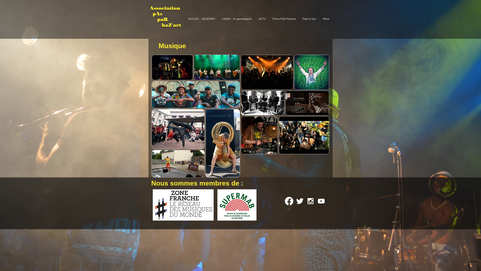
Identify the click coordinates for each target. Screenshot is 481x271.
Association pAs (165, 11)
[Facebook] (289, 201)
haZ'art (165, 25)
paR (162, 19)
